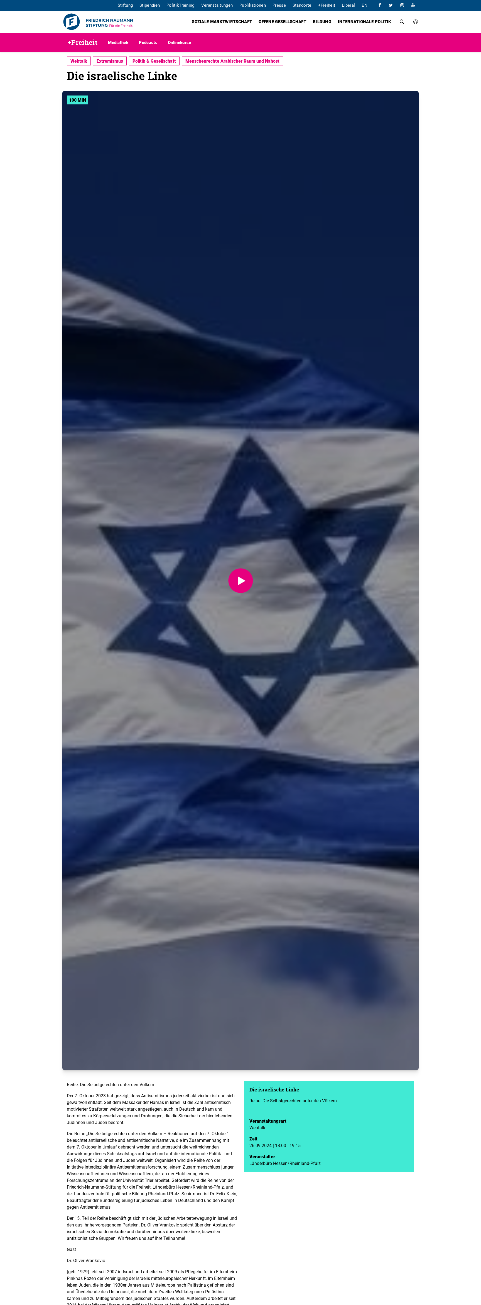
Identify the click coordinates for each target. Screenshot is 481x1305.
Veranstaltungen (217, 5)
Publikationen (252, 5)
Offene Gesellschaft (282, 21)
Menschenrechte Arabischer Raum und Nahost (232, 61)
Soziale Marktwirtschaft (222, 21)
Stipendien (149, 5)
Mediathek (118, 42)
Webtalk (78, 61)
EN (364, 5)
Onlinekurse (179, 42)
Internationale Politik (364, 21)
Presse (279, 5)
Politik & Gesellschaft (154, 61)
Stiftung (125, 5)
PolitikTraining (180, 5)
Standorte (302, 5)
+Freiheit (326, 5)
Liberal (348, 5)
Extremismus (110, 61)
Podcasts (148, 42)
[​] (379, 5)
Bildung (322, 21)
